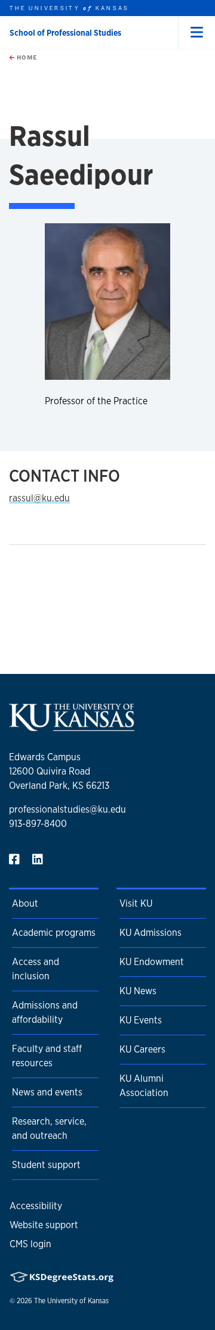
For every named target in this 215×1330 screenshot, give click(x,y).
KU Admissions (150, 932)
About (25, 903)
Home (25, 57)
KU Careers (142, 1049)
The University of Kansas (71, 1301)
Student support (46, 1165)
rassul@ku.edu (39, 498)
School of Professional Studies (65, 32)
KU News (137, 991)
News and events (47, 1092)
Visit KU (135, 903)
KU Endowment (151, 962)
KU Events (140, 1020)
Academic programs (54, 932)
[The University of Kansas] (71, 726)
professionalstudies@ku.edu (67, 809)
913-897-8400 (38, 823)
